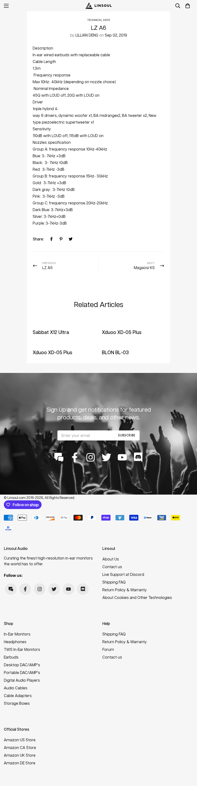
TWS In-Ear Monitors (22, 649)
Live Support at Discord (123, 574)
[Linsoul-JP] (98, 5)
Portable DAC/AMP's (22, 672)
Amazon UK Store (20, 755)
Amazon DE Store (19, 762)
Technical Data (98, 20)
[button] (187, 5)
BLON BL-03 (115, 352)
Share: (38, 238)
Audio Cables (15, 687)
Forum (108, 649)
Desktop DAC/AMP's (22, 664)
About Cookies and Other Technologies (137, 597)
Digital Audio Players (22, 680)
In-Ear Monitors (17, 633)
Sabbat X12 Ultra (51, 332)
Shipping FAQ (114, 582)
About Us (110, 558)
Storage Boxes (17, 703)
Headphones (15, 641)
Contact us (112, 566)
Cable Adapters (18, 695)
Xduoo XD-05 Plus (122, 332)
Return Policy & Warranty (124, 589)
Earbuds (11, 657)
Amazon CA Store (20, 747)
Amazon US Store (20, 739)
